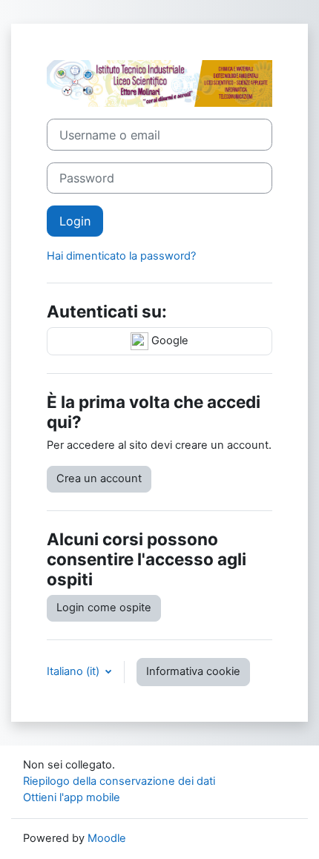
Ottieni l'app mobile (71, 797)
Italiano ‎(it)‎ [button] (74, 671)
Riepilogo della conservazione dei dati (119, 781)
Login (75, 221)
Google (168, 340)
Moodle (107, 838)
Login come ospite (103, 607)
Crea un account (99, 478)
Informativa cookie (193, 671)
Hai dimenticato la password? (121, 256)
